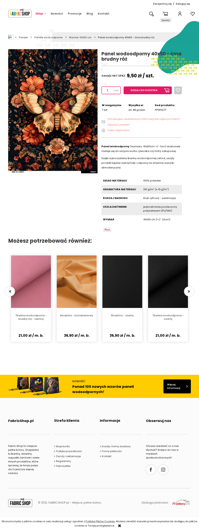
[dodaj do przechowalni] (178, 90)
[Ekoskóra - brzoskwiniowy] (77, 281)
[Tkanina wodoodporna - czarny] (168, 281)
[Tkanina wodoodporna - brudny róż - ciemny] (31, 281)
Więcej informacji (173, 386)
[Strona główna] (19, 13)
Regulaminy (63, 461)
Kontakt (106, 456)
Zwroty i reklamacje (68, 456)
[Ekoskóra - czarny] (122, 281)
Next (189, 291)
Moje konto (63, 446)
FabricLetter (63, 466)
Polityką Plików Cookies (100, 521)
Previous (10, 291)
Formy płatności (112, 451)
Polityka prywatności (69, 451)
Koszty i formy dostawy (116, 446)
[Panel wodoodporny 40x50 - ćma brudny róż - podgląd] (56, 111)
